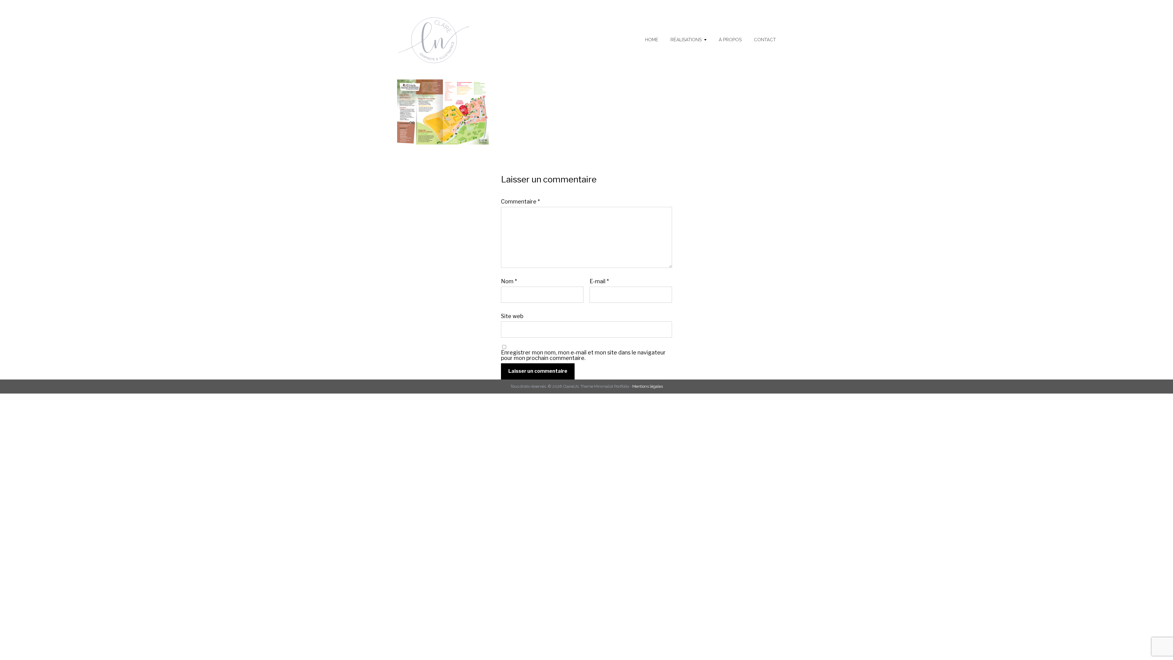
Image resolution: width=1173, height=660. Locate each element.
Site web (512, 316)
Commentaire (520, 201)
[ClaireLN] (440, 39)
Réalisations (686, 40)
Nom (509, 281)
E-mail (599, 281)
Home (651, 40)
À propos (730, 40)
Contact (765, 40)
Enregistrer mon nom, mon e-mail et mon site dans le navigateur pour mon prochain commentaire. (583, 355)
